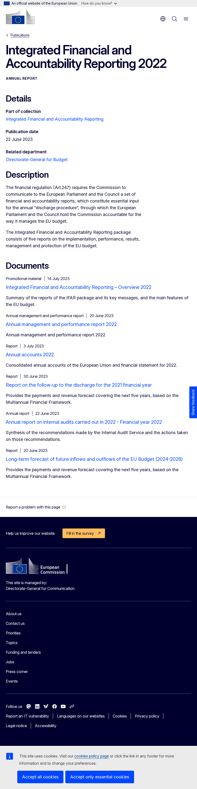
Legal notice (16, 725)
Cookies (120, 716)
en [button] (163, 18)
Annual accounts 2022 (30, 355)
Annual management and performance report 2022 (61, 324)
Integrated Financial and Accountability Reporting (55, 119)
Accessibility (45, 725)
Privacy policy (147, 716)
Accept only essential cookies (99, 776)
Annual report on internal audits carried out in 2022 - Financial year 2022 (84, 422)
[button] (36, 507)
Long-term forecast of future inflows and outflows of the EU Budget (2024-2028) (94, 459)
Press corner (17, 671)
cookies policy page (91, 756)
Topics (12, 642)
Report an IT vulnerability (27, 716)
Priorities (13, 633)
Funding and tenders (23, 652)
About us (14, 613)
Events (12, 681)
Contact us (15, 623)
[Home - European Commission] (20, 17)
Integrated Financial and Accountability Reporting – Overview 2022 (78, 287)
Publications (20, 35)
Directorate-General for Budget (37, 159)
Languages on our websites (81, 716)
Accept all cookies (40, 776)
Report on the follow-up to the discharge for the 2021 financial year (79, 385)
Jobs (10, 661)
